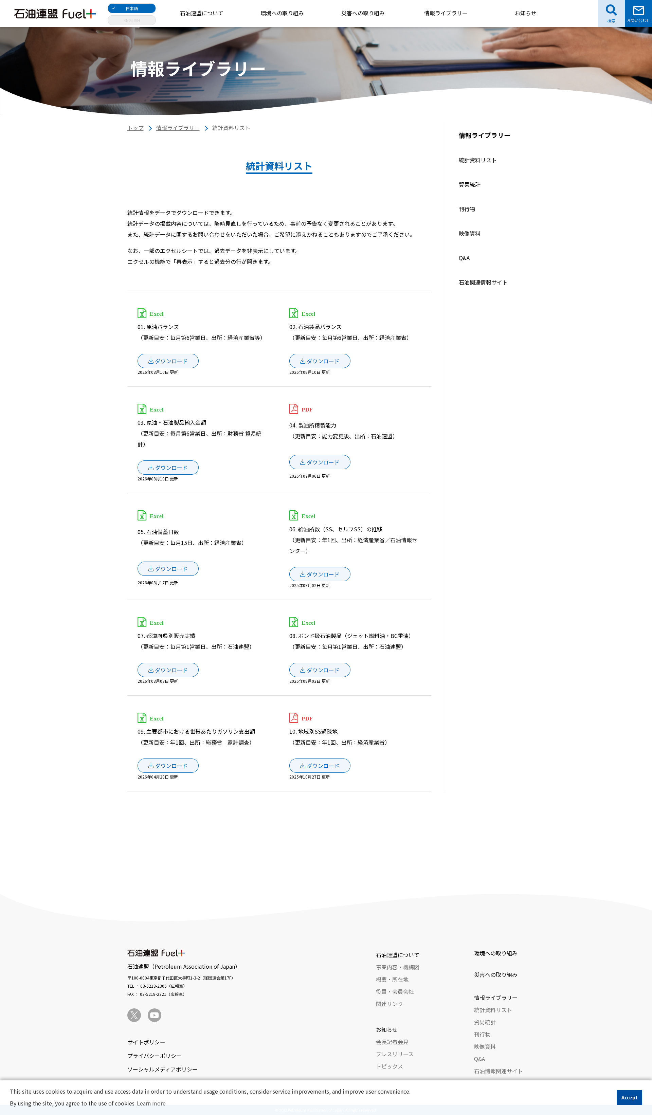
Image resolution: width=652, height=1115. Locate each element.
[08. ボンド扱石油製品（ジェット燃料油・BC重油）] (319, 670)
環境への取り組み (282, 13)
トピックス (389, 1066)
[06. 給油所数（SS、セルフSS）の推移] (319, 574)
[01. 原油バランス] (168, 361)
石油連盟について (201, 13)
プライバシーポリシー (154, 1056)
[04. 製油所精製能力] (319, 462)
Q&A (464, 258)
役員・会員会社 (395, 991)
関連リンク (389, 1004)
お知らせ (526, 13)
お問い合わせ (638, 20)
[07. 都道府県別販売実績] (168, 670)
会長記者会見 (392, 1042)
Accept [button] (629, 1097)
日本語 (132, 8)
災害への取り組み (363, 13)
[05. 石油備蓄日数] (168, 569)
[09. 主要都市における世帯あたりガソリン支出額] (168, 765)
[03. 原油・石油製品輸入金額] (168, 467)
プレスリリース (395, 1054)
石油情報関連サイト (498, 1071)
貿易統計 (470, 184)
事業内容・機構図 (397, 967)
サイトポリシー (146, 1042)
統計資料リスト (478, 160)
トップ (135, 128)
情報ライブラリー (446, 13)
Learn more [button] (151, 1103)
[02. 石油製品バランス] (319, 361)
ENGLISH (132, 20)
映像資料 (470, 233)
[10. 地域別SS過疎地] (319, 765)
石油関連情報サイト (483, 282)
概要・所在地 (392, 979)
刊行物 (467, 209)
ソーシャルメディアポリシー (162, 1069)
